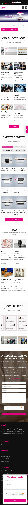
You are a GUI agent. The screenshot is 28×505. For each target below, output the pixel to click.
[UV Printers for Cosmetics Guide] (7, 243)
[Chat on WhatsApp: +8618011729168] (27, 130)
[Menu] (23, 7)
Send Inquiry (13, 29)
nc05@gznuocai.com (18, 0)
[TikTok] (4, 4)
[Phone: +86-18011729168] (27, 127)
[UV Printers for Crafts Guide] (20, 272)
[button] (10, 20)
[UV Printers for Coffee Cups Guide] (20, 243)
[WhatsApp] (2, 4)
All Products (4, 29)
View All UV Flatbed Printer (15, 219)
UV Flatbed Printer (7, 146)
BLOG (2, 444)
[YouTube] (6, 4)
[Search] (26, 7)
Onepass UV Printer (20, 150)
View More (14, 126)
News (14, 230)
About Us (3, 2)
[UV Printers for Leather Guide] (7, 272)
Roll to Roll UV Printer (8, 150)
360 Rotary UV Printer (5, 456)
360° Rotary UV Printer (20, 146)
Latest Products (14, 137)
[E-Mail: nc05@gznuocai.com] (27, 132)
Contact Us (8, 2)
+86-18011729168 (6, 0)
